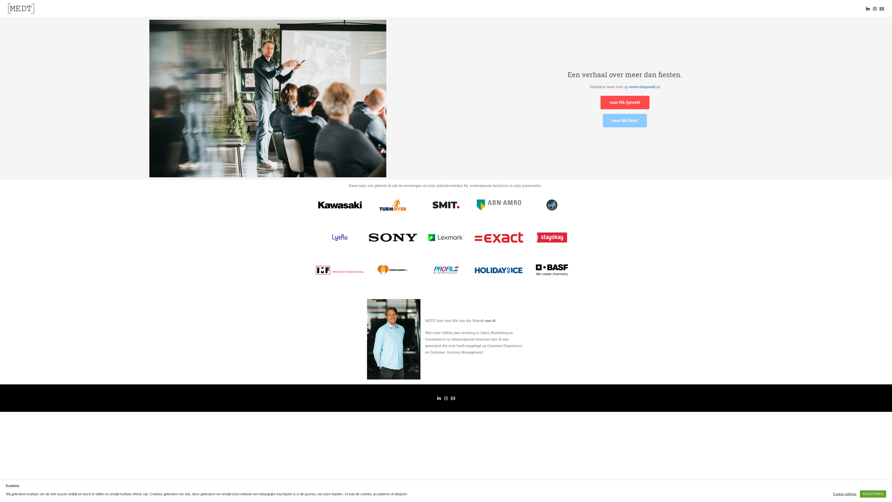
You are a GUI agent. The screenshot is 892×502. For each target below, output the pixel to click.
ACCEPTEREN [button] (873, 494)
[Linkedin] (868, 9)
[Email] (453, 398)
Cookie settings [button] (844, 494)
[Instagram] (875, 9)
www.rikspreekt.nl (644, 86)
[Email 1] (882, 9)
